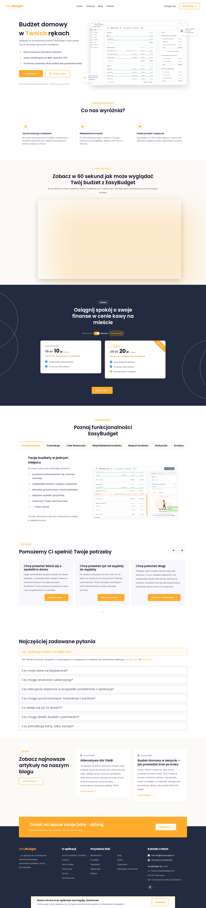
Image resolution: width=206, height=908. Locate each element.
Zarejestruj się (30, 73)
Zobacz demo (59, 73)
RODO (120, 860)
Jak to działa (67, 864)
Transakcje (53, 445)
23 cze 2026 (88, 755)
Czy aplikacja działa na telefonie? (46, 652)
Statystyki (161, 445)
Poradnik (94, 860)
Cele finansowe (76, 445)
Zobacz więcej (30, 781)
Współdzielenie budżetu (107, 445)
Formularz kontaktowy (162, 860)
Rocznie (104, 333)
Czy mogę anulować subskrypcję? (47, 680)
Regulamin (95, 864)
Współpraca (95, 855)
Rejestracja (188, 6)
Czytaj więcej (87, 791)
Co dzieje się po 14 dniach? (41, 707)
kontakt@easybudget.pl (163, 855)
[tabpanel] (46, 583)
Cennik (110, 6)
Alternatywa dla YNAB (96, 760)
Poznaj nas (67, 869)
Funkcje (90, 6)
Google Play (132, 659)
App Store (146, 659)
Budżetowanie (31, 445)
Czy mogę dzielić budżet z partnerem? (50, 717)
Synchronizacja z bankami (74, 855)
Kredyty (179, 445)
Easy (14, 6)
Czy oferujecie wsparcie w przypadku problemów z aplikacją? (67, 689)
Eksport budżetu (138, 445)
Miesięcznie (87, 333)
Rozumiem (160, 902)
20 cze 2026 (146, 755)
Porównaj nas (68, 878)
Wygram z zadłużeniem (51, 597)
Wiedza (93, 873)
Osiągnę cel (112, 597)
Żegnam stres (167, 597)
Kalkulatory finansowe (127, 869)
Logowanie (122, 864)
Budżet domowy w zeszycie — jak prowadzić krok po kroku (159, 762)
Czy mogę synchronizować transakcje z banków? (58, 698)
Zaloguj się (169, 6)
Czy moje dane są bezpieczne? (44, 670)
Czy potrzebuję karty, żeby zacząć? (47, 726)
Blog (100, 6)
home (80, 6)
